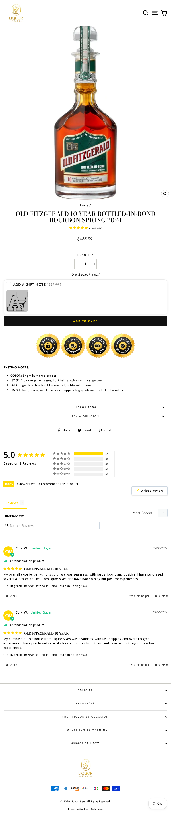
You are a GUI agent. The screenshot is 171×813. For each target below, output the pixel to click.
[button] (157, 596)
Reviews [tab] (12, 503)
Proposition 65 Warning (85, 730)
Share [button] (13, 596)
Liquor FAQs (85, 407)
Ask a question (86, 416)
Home (84, 205)
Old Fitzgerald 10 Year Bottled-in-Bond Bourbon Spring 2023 (45, 586)
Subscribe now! (85, 743)
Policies (85, 690)
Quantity (85, 255)
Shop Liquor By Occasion (85, 716)
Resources (85, 703)
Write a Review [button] (152, 491)
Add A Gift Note (37, 284)
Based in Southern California (85, 809)
